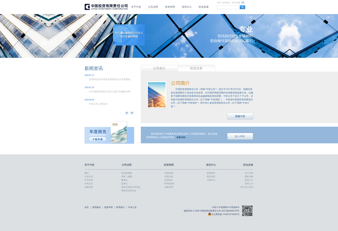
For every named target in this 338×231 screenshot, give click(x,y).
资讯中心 (187, 7)
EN (243, 2)
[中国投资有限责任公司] (106, 13)
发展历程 (88, 187)
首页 (219, 2)
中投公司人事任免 (98, 104)
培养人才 (249, 183)
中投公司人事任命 (98, 91)
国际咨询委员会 (128, 190)
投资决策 (169, 176)
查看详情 (240, 116)
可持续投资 (169, 183)
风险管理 (169, 187)
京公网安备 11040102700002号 (225, 214)
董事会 (124, 180)
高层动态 (211, 176)
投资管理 (170, 7)
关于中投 (136, 7)
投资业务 (196, 68)
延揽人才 (249, 180)
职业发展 (204, 7)
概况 (86, 173)
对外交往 (88, 183)
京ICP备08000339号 (230, 211)
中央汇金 (132, 207)
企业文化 (88, 176)
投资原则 (169, 173)
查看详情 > (182, 137)
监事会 (124, 183)
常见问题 (236, 2)
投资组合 (169, 180)
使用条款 (96, 207)
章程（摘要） (127, 176)
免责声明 (108, 207)
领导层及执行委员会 (130, 187)
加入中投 (240, 136)
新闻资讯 (93, 68)
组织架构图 (126, 173)
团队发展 (249, 176)
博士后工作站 (246, 187)
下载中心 (211, 180)
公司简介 (159, 68)
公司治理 (153, 7)
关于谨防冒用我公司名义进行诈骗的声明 (109, 79)
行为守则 (88, 180)
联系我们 (226, 2)
